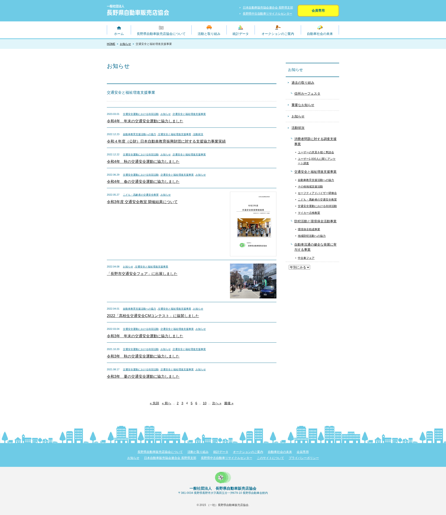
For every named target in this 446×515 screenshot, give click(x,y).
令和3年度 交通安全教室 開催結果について (142, 202)
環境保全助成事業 (309, 229)
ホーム (119, 34)
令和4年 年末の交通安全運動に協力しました (145, 121)
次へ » (216, 403)
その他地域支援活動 (310, 186)
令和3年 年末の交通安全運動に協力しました (145, 336)
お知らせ (125, 44)
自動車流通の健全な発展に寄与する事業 (315, 247)
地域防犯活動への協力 (312, 235)
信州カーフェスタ (307, 93)
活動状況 (198, 134)
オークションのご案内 (278, 34)
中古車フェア (306, 258)
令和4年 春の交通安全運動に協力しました (143, 182)
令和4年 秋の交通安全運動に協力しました (143, 162)
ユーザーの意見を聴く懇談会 (316, 152)
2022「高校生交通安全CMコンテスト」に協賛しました (153, 316)
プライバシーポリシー (304, 458)
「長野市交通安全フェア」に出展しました (142, 274)
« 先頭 (154, 403)
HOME (111, 44)
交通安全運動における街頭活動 (141, 114)
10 (205, 403)
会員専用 (318, 10)
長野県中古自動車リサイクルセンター (267, 13)
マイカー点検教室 (309, 212)
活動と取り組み (209, 34)
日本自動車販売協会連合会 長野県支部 (268, 7)
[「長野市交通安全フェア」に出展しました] (253, 265)
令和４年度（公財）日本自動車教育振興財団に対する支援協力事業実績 (166, 141)
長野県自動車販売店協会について (161, 34)
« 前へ (166, 403)
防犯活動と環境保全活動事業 (315, 221)
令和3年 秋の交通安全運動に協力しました (143, 356)
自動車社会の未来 (320, 34)
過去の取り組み (303, 82)
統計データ (241, 34)
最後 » (228, 403)
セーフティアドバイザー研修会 (317, 193)
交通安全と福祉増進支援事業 (189, 114)
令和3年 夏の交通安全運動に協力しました (143, 376)
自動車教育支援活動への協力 (139, 134)
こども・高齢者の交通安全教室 (141, 194)
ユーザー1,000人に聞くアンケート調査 (317, 161)
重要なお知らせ (303, 105)
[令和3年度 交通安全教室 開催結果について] (253, 193)
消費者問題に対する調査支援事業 (315, 141)
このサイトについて (270, 458)
